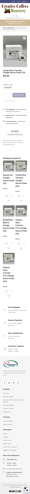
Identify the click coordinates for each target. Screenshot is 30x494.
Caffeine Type (8, 85)
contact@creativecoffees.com (14, 469)
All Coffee (6, 393)
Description (15, 131)
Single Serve (10, 28)
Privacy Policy (7, 440)
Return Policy (7, 443)
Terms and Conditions (10, 447)
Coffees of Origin (8, 408)
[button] (24, 38)
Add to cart (19, 95)
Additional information (15, 134)
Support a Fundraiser (9, 450)
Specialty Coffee (8, 396)
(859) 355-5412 (12, 459)
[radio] (7, 88)
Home (4, 28)
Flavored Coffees (8, 405)
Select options (11, 196)
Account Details (8, 421)
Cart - (21, 18)
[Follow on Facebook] (4, 382)
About (13, 1)
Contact (24, 1)
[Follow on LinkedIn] (9, 382)
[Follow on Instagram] (13, 382)
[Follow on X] (18, 382)
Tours (18, 1)
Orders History (7, 424)
